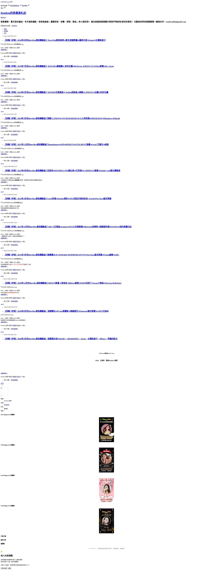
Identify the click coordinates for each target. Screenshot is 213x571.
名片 (5, 33)
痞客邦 (15, 53)
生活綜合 (14, 26)
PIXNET (94, 548)
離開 (9, 568)
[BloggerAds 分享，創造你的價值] (106, 420)
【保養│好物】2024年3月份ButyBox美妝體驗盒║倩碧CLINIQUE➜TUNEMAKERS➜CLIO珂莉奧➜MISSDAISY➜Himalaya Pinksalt (62, 118)
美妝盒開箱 (14, 56)
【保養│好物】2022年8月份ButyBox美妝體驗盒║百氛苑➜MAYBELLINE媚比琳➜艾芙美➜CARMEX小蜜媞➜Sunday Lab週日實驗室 (62, 170)
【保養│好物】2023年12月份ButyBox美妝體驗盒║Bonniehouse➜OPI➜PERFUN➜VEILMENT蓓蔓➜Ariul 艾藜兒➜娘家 (56, 144)
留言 (18, 53)
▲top (2, 59)
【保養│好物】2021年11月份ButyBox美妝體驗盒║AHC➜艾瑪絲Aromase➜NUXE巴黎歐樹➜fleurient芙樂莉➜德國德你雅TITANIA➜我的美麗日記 (68, 227)
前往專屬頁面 (106, 429)
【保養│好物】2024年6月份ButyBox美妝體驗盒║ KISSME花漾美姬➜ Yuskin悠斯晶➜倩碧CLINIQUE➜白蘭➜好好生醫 (56, 92)
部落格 (6, 31)
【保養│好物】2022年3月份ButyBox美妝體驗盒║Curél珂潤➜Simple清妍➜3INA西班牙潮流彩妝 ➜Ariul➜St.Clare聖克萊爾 (57, 199)
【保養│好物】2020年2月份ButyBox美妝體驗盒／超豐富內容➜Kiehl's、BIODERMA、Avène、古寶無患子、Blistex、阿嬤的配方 (61, 339)
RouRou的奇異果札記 (13, 12)
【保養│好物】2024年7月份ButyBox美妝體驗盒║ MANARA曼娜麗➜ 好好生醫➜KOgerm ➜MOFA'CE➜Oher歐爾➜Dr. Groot (59, 66)
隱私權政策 (116, 548)
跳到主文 (3, 17)
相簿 (5, 29)
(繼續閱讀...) (4, 49)
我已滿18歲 (4, 568)
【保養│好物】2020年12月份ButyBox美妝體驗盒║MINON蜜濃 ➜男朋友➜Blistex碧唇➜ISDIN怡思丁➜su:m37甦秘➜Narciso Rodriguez (62, 283)
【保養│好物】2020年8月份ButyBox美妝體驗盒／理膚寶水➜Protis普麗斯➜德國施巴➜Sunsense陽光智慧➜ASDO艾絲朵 (56, 311)
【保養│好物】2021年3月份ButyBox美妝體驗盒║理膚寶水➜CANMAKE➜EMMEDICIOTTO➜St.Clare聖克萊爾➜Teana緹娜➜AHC (61, 255)
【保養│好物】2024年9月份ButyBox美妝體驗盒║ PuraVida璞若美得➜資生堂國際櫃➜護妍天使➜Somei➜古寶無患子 (55, 40)
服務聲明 (122, 548)
